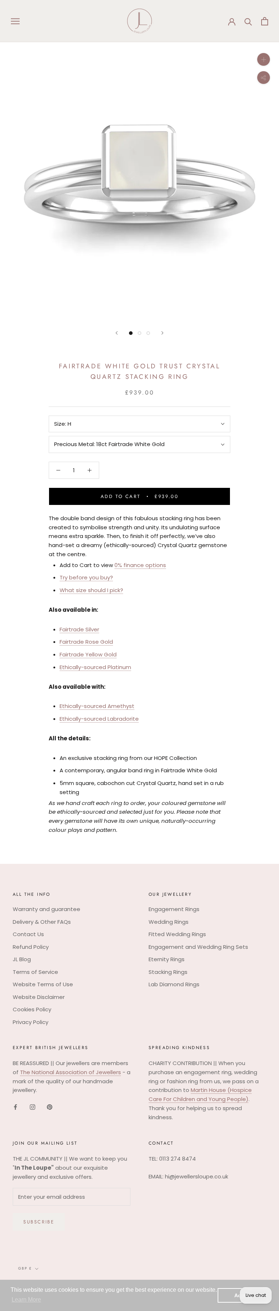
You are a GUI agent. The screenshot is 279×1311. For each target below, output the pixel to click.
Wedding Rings (169, 922)
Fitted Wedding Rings (177, 934)
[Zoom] (263, 59)
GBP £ (25, 1268)
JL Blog (22, 959)
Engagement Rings (174, 909)
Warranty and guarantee (46, 909)
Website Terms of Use (43, 984)
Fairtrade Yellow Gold (88, 654)
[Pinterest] (49, 1106)
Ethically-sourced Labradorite (99, 719)
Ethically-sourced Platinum (95, 667)
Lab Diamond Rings (174, 984)
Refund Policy (31, 947)
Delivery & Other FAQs (42, 922)
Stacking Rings (168, 972)
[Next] (162, 333)
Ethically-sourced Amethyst (97, 706)
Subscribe (38, 1221)
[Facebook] (15, 1106)
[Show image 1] (131, 333)
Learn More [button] (26, 1299)
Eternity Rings (167, 959)
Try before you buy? (86, 577)
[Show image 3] (148, 333)
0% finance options (140, 565)
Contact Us (28, 934)
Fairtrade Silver (79, 629)
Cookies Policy (32, 1009)
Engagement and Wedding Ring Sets (198, 947)
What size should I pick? (91, 590)
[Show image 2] (139, 333)
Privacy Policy (30, 1022)
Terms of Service (35, 972)
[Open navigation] (15, 21)
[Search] (248, 21)
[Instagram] (32, 1106)
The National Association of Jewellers (70, 1072)
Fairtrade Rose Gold (86, 642)
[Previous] (117, 333)
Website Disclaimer (39, 997)
